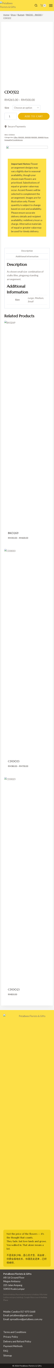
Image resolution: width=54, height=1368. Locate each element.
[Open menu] (50, 5)
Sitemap (7, 1355)
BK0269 (13, 533)
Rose (46, 137)
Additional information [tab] (27, 256)
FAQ (5, 1350)
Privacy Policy (10, 1336)
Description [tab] (27, 250)
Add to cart (34, 116)
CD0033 (13, 761)
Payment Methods (13, 1346)
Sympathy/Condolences (13, 140)
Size (7, 107)
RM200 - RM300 (24, 137)
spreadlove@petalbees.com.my (26, 1319)
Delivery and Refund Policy (17, 1341)
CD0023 (14, 989)
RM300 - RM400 (37, 137)
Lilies (16, 137)
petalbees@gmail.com (21, 1315)
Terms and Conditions (14, 1332)
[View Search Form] (36, 5)
